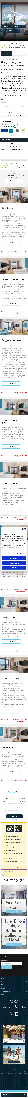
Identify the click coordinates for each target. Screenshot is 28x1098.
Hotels (3, 985)
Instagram (5, 972)
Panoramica (6, 54)
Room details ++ (11, 242)
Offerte (16, 54)
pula (16, 59)
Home (2, 978)
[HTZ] (14, 1054)
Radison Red (17, 1014)
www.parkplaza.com (4, 1006)
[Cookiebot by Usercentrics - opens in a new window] (20, 529)
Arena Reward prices (12, 181)
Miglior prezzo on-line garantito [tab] (11, 867)
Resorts (3, 988)
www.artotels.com (10, 1007)
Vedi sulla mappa (17, 152)
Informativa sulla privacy (19, 1066)
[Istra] (14, 1034)
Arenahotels (23, 1006)
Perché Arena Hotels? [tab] (9, 871)
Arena (14, 1002)
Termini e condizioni (7, 1066)
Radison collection (11, 1014)
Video (5, 26)
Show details (20, 553)
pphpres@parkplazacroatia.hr (15, 149)
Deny (14, 567)
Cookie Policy (11, 1069)
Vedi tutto (24, 103)
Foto (17, 26)
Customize (13, 563)
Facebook (23, 972)
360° (10, 31)
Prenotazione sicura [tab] (8, 875)
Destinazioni (4, 981)
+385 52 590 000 (13, 147)
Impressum (17, 1069)
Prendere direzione (6, 152)
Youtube (14, 972)
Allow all (14, 558)
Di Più (2, 995)
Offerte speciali (5, 991)
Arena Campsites (16, 1006)
